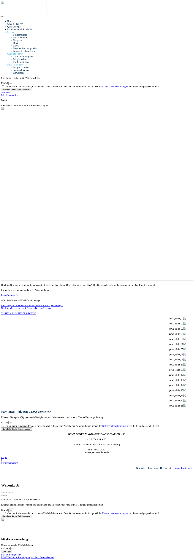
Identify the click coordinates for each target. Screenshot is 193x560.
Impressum (153, 468)
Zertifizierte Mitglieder (24, 56)
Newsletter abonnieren (24, 51)
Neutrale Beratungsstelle (24, 48)
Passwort (5, 548)
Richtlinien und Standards (19, 29)
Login (4, 457)
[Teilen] (5, 492)
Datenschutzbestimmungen (115, 86)
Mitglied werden (21, 67)
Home (10, 21)
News (16, 45)
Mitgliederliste (20, 59)
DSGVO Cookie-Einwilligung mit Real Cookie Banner (27, 557)
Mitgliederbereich (9, 463)
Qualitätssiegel (14, 26)
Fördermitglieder (21, 62)
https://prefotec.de (9, 295)
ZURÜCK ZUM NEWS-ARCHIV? (18, 313)
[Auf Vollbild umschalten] (8, 492)
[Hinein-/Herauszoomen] (11, 492)
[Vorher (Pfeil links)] (2, 495)
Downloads (18, 73)
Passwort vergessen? (11, 554)
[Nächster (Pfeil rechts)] (5, 495)
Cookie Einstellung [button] (183, 468)
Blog (15, 43)
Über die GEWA (15, 24)
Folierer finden (20, 35)
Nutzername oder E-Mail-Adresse (17, 545)
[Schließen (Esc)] (2, 492)
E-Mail (4, 83)
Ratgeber (17, 40)
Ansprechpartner (21, 70)
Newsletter (141, 468)
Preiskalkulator (20, 37)
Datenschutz (166, 468)
